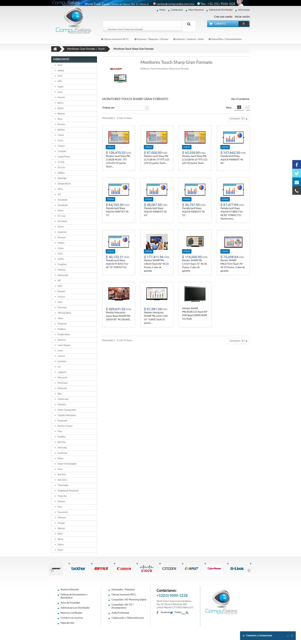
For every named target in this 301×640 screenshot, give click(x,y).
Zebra (60, 545)
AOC (60, 76)
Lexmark (61, 361)
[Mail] (296, 181)
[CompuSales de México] (72, 20)
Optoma (61, 404)
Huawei (61, 291)
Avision (61, 97)
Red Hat (61, 442)
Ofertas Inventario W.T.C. (116, 39)
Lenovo (61, 356)
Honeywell (62, 275)
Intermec (62, 308)
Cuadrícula (239, 110)
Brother (61, 124)
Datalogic (62, 178)
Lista (248, 110)
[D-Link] (238, 569)
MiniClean (62, 383)
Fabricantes (61, 59)
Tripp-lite (62, 496)
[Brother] (80, 569)
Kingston (62, 324)
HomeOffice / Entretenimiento (226, 39)
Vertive (61, 501)
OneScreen (63, 399)
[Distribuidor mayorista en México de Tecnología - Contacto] (150, 3)
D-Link (60, 162)
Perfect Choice (64, 426)
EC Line (61, 216)
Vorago (61, 523)
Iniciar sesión (242, 16)
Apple (60, 87)
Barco (60, 103)
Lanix (60, 351)
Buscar (189, 28)
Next (249, 570)
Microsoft (62, 378)
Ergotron (62, 232)
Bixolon (61, 114)
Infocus (61, 297)
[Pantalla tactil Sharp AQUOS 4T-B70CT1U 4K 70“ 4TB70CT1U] (118, 242)
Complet (61, 151)
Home (162, 10)
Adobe (60, 71)
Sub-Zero (62, 480)
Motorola (62, 388)
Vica (59, 507)
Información (244, 10)
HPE (59, 286)
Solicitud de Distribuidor (221, 10)
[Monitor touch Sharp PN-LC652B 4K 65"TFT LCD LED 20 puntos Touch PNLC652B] (195, 137)
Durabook (62, 200)
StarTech (61, 475)
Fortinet (61, 238)
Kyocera (61, 340)
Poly (59, 431)
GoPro (60, 259)
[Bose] (57, 569)
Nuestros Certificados (71, 613)
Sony (60, 469)
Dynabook (62, 205)
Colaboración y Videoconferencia (127, 618)
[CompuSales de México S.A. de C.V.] (221, 602)
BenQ (60, 108)
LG (59, 367)
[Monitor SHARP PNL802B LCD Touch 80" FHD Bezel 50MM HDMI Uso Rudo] (195, 294)
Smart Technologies (67, 464)
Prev (52, 570)
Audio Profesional (120, 613)
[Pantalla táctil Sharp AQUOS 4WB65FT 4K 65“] (157, 189)
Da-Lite (61, 167)
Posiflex (61, 437)
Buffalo (61, 130)
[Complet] (193, 569)
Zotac (60, 550)
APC (59, 81)
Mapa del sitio (67, 623)
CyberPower (63, 157)
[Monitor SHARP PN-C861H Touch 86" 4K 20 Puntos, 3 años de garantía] (157, 242)
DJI (59, 194)
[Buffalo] (102, 569)
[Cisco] (148, 569)
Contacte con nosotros (72, 618)
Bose (60, 119)
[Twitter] (296, 173)
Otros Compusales (66, 410)
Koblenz (61, 329)
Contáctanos (177, 10)
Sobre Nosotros (196, 10)
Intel (59, 302)
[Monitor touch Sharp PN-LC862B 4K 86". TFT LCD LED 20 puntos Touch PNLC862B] (118, 137)
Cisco (60, 141)
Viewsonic (62, 512)
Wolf (59, 534)
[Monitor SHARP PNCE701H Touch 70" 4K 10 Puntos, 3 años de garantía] (233, 242)
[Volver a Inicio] (55, 49)
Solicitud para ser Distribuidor (75, 608)
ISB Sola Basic (64, 313)
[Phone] (296, 190)
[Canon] (125, 569)
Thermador (63, 485)
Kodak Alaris (63, 334)
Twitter (178, 612)
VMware (61, 518)
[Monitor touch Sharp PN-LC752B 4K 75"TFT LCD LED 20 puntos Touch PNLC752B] (157, 137)
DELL (60, 189)
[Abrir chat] (288, 636)
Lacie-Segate (63, 345)
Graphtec (62, 264)
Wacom (61, 528)
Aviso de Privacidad (70, 603)
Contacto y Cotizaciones (259, 635)
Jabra (60, 318)
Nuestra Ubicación (70, 590)
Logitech (61, 372)
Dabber (61, 173)
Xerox (60, 539)
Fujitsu (60, 243)
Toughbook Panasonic (68, 491)
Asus (60, 92)
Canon (60, 135)
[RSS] (188, 613)
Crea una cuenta (223, 16)
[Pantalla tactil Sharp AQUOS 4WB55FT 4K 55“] (195, 189)
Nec (59, 394)
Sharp (60, 458)
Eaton (60, 211)
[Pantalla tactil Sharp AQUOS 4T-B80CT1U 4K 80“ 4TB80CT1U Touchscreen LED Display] (233, 189)
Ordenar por (108, 108)
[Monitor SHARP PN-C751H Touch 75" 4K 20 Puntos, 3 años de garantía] (195, 242)
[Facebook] (296, 164)
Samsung (62, 448)
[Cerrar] (292, 636)
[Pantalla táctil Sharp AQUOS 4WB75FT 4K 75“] (118, 189)
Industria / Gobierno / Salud (189, 39)
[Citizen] (170, 569)
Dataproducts (64, 184)
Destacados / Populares (123, 590)
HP (59, 281)
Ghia (59, 254)
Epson (60, 227)
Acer (59, 65)
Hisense (61, 270)
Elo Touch (62, 221)
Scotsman (62, 453)
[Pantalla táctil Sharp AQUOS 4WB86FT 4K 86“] (233, 137)
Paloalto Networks (66, 415)
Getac (60, 248)
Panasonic (62, 421)
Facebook (165, 612)
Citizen (61, 146)
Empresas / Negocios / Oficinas (152, 39)
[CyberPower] (216, 569)
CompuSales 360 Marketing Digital (128, 600)
